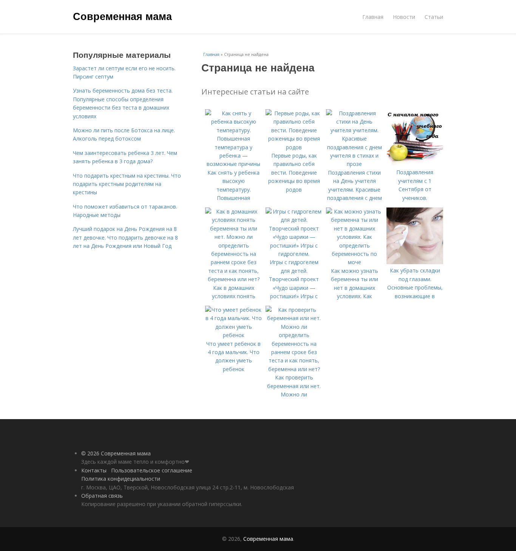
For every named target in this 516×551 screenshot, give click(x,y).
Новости (404, 16)
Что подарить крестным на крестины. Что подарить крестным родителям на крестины (127, 184)
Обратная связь (102, 495)
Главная (372, 16)
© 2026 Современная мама (116, 453)
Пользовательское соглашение (151, 470)
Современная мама (122, 16)
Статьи (434, 16)
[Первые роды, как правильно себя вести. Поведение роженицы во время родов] (294, 147)
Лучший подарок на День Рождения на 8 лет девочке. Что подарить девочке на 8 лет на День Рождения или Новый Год (125, 237)
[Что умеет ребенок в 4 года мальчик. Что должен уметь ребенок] (233, 335)
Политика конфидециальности (120, 478)
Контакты (94, 470)
